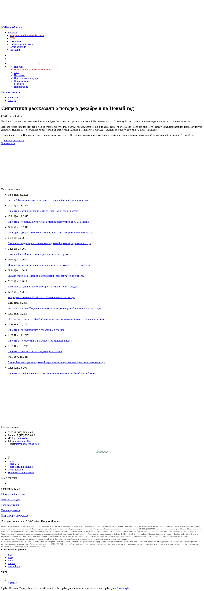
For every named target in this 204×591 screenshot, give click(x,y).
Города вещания (10, 505)
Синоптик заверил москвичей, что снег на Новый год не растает (43, 211)
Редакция (15, 49)
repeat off (12, 582)
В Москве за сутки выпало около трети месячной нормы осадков (43, 286)
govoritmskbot (21, 438)
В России (13, 97)
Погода (12, 100)
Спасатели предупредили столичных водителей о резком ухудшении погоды (49, 243)
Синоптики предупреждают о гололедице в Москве (36, 329)
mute (10, 560)
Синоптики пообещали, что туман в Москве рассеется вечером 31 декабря (48, 221)
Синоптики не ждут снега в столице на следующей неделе (40, 340)
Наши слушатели (10, 510)
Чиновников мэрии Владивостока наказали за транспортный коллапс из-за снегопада (54, 308)
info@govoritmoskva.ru (28, 443)
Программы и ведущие (22, 44)
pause (10, 557)
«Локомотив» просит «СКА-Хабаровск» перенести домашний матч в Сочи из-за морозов (56, 319)
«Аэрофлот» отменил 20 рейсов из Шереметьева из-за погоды (41, 297)
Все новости (8, 143)
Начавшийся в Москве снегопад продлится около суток (38, 254)
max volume (14, 566)
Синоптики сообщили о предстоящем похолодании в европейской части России (51, 373)
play (10, 554)
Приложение (21, 86)
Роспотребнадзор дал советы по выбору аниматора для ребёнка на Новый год (50, 232)
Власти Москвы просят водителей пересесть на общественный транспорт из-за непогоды (56, 362)
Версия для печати (14, 140)
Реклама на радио (10, 499)
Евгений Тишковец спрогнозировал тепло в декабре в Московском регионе (49, 200)
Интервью (15, 41)
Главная (5, 92)
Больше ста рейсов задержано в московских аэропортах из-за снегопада (47, 275)
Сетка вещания (18, 46)
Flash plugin (123, 588)
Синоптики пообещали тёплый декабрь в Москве (35, 351)
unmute (11, 563)
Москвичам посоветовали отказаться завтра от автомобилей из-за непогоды (49, 265)
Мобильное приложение (21, 472)
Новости (12, 32)
